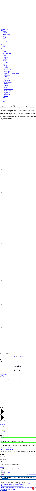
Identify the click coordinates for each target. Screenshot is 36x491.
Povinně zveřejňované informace (6, 34)
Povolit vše (6, 478)
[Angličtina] (2, 470)
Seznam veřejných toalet (5, 59)
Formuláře (4, 38)
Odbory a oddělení (5, 32)
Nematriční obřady (6, 76)
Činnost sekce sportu (6, 78)
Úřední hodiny (4, 31)
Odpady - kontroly (6, 85)
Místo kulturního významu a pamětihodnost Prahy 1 (10, 72)
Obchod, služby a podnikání (6, 52)
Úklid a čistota (5, 87)
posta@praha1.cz (29, 474)
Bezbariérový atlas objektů (7, 94)
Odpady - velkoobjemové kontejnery (8, 84)
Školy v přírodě (6, 67)
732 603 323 (5, 119)
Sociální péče (4, 93)
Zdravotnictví (4, 97)
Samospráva (2, 44)
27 (2, 424)
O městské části (4, 54)
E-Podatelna (5, 41)
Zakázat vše (3, 478)
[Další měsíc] (2, 419)
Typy (4, 39)
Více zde (19, 468)
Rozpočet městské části (5, 49)
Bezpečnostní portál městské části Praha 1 (8, 90)
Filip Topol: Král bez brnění (5, 438)
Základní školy (6, 65)
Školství (4, 64)
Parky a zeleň (5, 86)
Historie (5, 55)
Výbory (4, 46)
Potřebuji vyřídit (3, 100)
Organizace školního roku (7, 68)
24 (0, 424)
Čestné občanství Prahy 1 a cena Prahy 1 (7, 53)
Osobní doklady (4, 37)
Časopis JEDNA (5, 58)
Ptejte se (5, 43)
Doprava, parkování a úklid (6, 61)
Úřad (2, 30)
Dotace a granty (4, 50)
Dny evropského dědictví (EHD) (6, 57)
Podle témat (4, 101)
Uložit (1, 490)
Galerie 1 (5, 74)
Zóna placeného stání (6, 62)
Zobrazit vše (3, 426)
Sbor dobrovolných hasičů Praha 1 (8, 92)
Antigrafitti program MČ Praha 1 (7, 82)
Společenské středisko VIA (7, 71)
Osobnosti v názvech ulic (7, 56)
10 (0, 422)
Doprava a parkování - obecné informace (8, 63)
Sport (3, 77)
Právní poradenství (6, 96)
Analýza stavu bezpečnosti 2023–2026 (8, 89)
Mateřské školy (6, 66)
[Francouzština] (3, 471)
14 (3, 422)
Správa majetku (4, 60)
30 (4, 424)
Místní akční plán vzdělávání (7, 69)
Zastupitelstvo (4, 45)
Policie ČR (5, 91)
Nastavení (1, 478)
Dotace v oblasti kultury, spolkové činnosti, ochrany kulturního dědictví (12, 73)
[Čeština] (2, 475)
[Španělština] (2, 472)
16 (4, 422)
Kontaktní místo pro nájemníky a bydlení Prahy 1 (8, 98)
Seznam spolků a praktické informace (8, 70)
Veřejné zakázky (4, 36)
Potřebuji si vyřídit (3, 462)
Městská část (2, 48)
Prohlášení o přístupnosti (8, 472)
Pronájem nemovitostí (6, 42)
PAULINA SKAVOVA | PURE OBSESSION (7, 449)
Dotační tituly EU (5, 51)
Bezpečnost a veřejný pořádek (6, 88)
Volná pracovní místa (5, 35)
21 (3, 423)
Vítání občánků (4, 99)
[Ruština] (2, 473)
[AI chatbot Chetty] (33, 488)
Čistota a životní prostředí (5, 81)
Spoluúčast (5, 79)
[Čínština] (2, 474)
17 (0, 423)
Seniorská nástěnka (6, 95)
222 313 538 (8, 119)
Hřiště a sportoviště (6, 83)
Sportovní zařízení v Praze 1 (7, 80)
